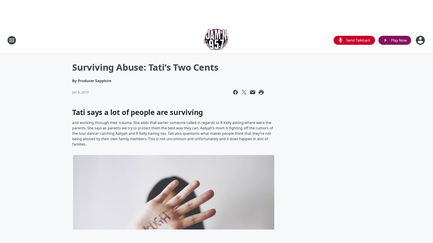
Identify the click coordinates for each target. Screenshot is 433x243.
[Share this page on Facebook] (235, 92)
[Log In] (421, 40)
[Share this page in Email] (252, 92)
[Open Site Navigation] (11, 40)
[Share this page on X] (244, 92)
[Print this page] (261, 92)
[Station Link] (216, 40)
